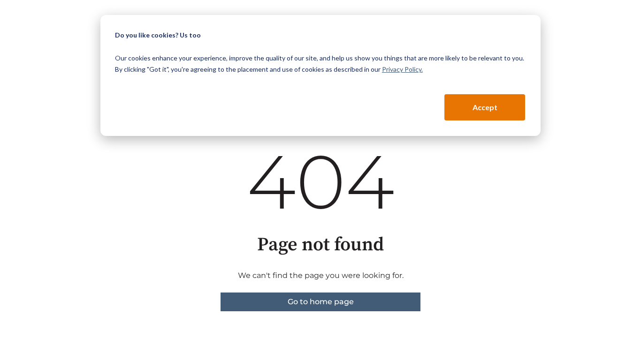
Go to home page (321, 301)
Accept (485, 107)
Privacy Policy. (402, 69)
